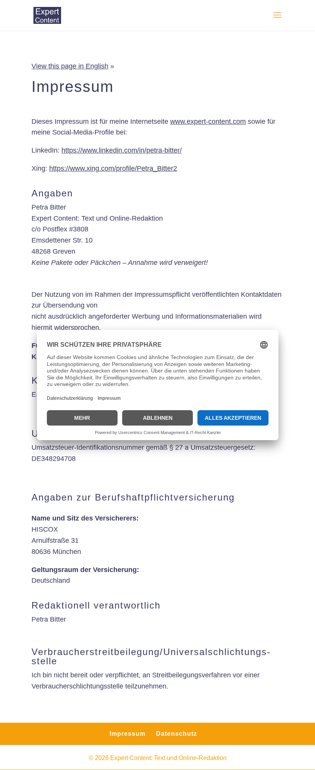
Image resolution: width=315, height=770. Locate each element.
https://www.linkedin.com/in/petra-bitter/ (121, 150)
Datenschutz (176, 733)
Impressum (127, 733)
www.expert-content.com (208, 121)
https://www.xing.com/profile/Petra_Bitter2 (113, 168)
